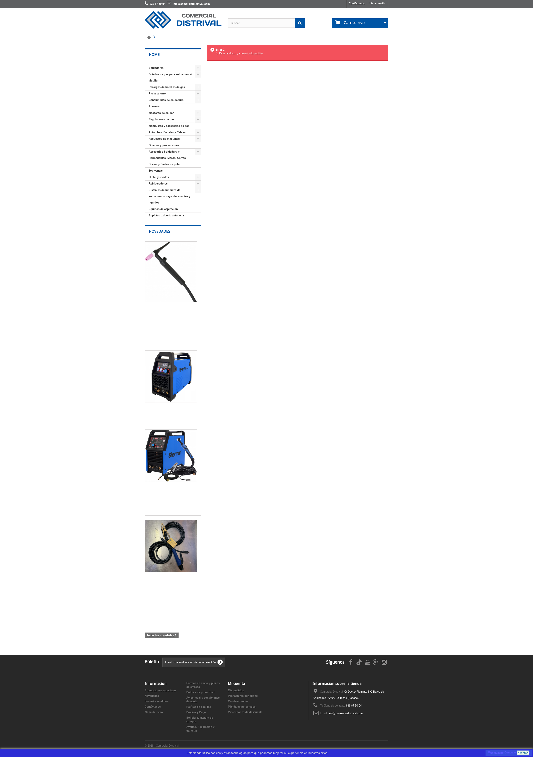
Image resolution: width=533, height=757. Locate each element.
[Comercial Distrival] (183, 20)
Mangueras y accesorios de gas (169, 125)
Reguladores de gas (161, 119)
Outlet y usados (159, 177)
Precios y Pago (196, 712)
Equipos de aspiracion (163, 209)
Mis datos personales (241, 706)
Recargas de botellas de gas (167, 87)
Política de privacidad (200, 692)
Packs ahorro (157, 93)
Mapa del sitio (154, 712)
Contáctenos (357, 3)
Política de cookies (198, 706)
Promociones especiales (160, 690)
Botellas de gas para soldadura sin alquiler (171, 77)
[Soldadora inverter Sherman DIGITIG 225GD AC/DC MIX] (171, 455)
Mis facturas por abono (243, 695)
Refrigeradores (158, 183)
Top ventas (156, 170)
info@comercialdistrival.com (346, 713)
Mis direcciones (238, 701)
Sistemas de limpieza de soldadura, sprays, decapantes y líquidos (169, 196)
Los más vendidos (156, 701)
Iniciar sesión (377, 3)
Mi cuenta (236, 683)
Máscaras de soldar (161, 112)
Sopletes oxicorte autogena (166, 215)
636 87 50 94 (354, 705)
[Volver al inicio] (149, 37)
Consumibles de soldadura (166, 100)
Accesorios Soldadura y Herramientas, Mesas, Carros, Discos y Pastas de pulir (168, 158)
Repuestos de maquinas (164, 138)
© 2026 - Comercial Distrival (162, 745)
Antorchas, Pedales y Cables (167, 132)
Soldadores (156, 67)
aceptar (523, 752)
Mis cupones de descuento (245, 712)
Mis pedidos (236, 690)
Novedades (159, 231)
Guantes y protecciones (164, 145)
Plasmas (154, 106)
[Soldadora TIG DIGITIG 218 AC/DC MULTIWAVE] (171, 376)
